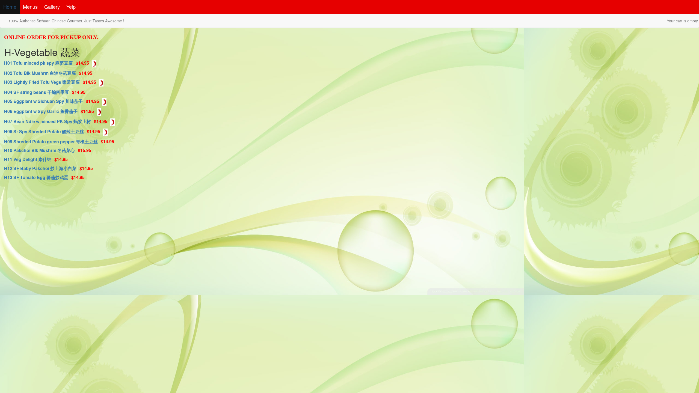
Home (9, 6)
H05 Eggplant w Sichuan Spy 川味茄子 (43, 101)
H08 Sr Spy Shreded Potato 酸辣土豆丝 (44, 131)
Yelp (71, 6)
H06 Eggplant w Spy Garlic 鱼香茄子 (41, 111)
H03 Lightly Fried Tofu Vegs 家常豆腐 (42, 82)
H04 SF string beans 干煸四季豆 (36, 92)
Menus (30, 6)
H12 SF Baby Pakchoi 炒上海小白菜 (40, 168)
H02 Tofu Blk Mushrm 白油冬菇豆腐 (40, 73)
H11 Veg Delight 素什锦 (27, 159)
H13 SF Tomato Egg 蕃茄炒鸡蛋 (36, 177)
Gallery (52, 6)
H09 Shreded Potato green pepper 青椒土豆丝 (51, 141)
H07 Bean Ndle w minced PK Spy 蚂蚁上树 (47, 121)
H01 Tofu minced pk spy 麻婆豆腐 (38, 63)
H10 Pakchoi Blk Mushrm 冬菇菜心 (39, 150)
